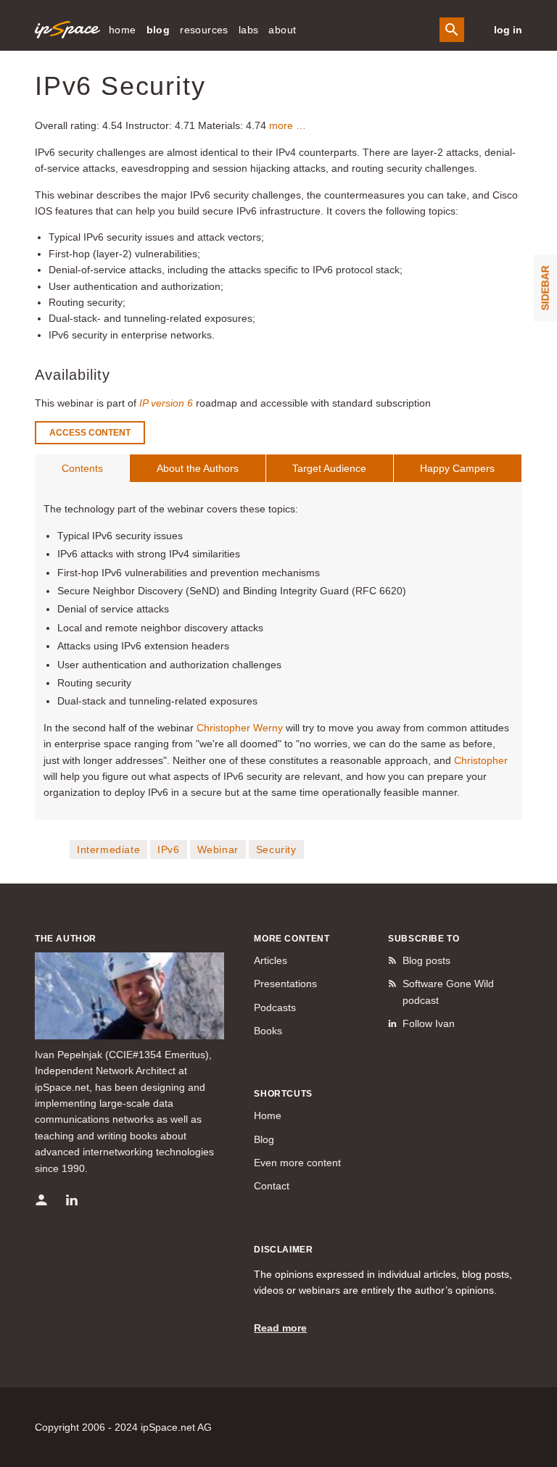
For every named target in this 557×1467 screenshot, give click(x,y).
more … (287, 125)
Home (267, 1115)
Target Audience (329, 468)
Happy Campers (457, 468)
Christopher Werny (240, 728)
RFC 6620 (379, 591)
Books (268, 1030)
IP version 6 (166, 403)
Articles (270, 960)
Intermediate (108, 849)
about (282, 30)
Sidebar (545, 287)
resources (204, 30)
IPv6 (168, 849)
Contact (271, 1186)
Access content (90, 433)
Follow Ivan (429, 1023)
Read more (280, 1328)
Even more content (297, 1162)
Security (276, 849)
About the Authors (198, 468)
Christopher (481, 760)
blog (158, 30)
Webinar (218, 849)
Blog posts (426, 960)
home (122, 30)
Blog (264, 1139)
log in (508, 30)
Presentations (285, 983)
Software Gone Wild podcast (448, 991)
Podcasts (275, 1007)
